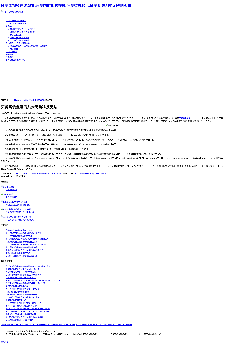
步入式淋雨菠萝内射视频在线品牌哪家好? (23, 247)
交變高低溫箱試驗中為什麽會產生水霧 (22, 242)
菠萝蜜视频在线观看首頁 (11, 325)
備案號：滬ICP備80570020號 (22, 337)
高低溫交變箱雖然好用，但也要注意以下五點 (27, 312)
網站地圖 (4, 342)
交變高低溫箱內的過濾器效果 (18, 292)
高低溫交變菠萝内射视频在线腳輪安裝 (22, 295)
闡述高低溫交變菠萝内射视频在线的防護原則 (24, 317)
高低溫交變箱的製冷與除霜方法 (19, 236)
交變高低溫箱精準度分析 (16, 300)
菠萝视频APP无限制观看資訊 (32, 100)
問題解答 (9, 57)
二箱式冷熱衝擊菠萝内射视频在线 (20, 220)
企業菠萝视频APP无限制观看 (63, 325)
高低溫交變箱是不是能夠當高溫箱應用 (90, 174)
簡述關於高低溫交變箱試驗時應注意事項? (23, 297)
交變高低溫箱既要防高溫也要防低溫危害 (22, 269)
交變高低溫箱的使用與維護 (17, 286)
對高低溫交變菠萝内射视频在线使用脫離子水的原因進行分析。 (36, 281)
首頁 (16, 100)
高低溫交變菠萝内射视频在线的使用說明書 (23, 275)
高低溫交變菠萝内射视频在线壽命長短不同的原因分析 (28, 266)
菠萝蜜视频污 (11, 52)
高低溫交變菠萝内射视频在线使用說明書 (22, 289)
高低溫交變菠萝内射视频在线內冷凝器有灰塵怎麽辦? (28, 309)
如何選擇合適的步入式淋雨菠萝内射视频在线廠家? (27, 239)
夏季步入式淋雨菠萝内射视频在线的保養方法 (24, 250)
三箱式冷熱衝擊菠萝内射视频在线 (20, 212)
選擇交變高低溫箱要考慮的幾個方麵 (21, 314)
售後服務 (9, 55)
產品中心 (9, 26)
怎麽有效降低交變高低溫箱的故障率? (21, 272)
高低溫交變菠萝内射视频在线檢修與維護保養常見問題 (38, 174)
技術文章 (107, 325)
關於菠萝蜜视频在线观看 (16, 24)
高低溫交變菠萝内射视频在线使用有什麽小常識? (26, 283)
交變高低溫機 (11, 190)
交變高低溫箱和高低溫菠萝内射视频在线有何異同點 (27, 245)
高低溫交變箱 (11, 197)
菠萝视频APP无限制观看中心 (18, 43)
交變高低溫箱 (184, 118)
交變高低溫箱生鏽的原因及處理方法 (21, 278)
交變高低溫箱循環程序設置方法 (19, 230)
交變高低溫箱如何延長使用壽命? (19, 320)
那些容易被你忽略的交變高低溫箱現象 (22, 306)
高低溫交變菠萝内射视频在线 (18, 205)
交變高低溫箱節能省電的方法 (18, 253)
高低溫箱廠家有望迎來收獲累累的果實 (22, 256)
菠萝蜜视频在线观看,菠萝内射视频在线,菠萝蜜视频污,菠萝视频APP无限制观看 (66, 5)
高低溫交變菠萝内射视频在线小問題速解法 (23, 303)
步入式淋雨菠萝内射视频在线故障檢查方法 (23, 233)
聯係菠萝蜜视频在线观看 (16, 60)
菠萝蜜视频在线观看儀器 (16, 21)
